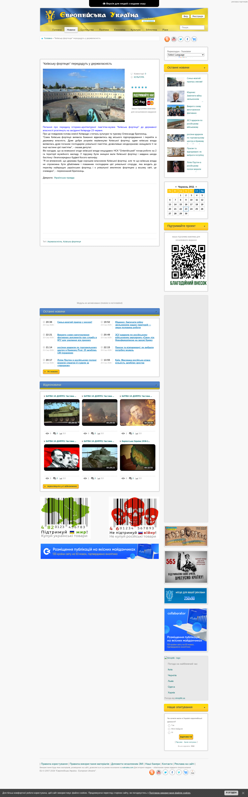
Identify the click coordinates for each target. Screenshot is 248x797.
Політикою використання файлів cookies (169, 793)
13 (170, 204)
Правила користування (54, 764)
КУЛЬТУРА (139, 77)
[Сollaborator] (100, 558)
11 (197, 200)
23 (186, 209)
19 (202, 204)
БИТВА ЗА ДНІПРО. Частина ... (61, 396)
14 (175, 204)
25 (197, 209)
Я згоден (231, 792)
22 (181, 209)
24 (191, 209)
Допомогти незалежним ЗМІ (127, 764)
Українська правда (64, 177)
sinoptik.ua (180, 698)
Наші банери (152, 764)
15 (181, 204)
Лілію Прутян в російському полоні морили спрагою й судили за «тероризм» (195, 169)
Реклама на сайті (184, 764)
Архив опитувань (190, 742)
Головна (48, 38)
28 (175, 213)
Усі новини (52, 371)
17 (191, 204)
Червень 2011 (186, 186)
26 (202, 209)
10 (191, 200)
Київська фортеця (72, 241)
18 (197, 204)
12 (202, 200)
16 (186, 204)
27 (170, 213)
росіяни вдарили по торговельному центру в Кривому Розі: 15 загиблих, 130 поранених (195, 141)
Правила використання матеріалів (89, 764)
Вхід (186, 16)
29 (181, 213)
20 (170, 209)
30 (186, 213)
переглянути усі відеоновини (62, 486)
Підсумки (179, 742)
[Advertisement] (100, 50)
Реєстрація (197, 16)
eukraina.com (127, 767)
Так (172, 725)
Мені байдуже (177, 729)
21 (175, 209)
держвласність (54, 241)
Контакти (167, 764)
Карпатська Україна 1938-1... (136, 441)
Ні (172, 732)
